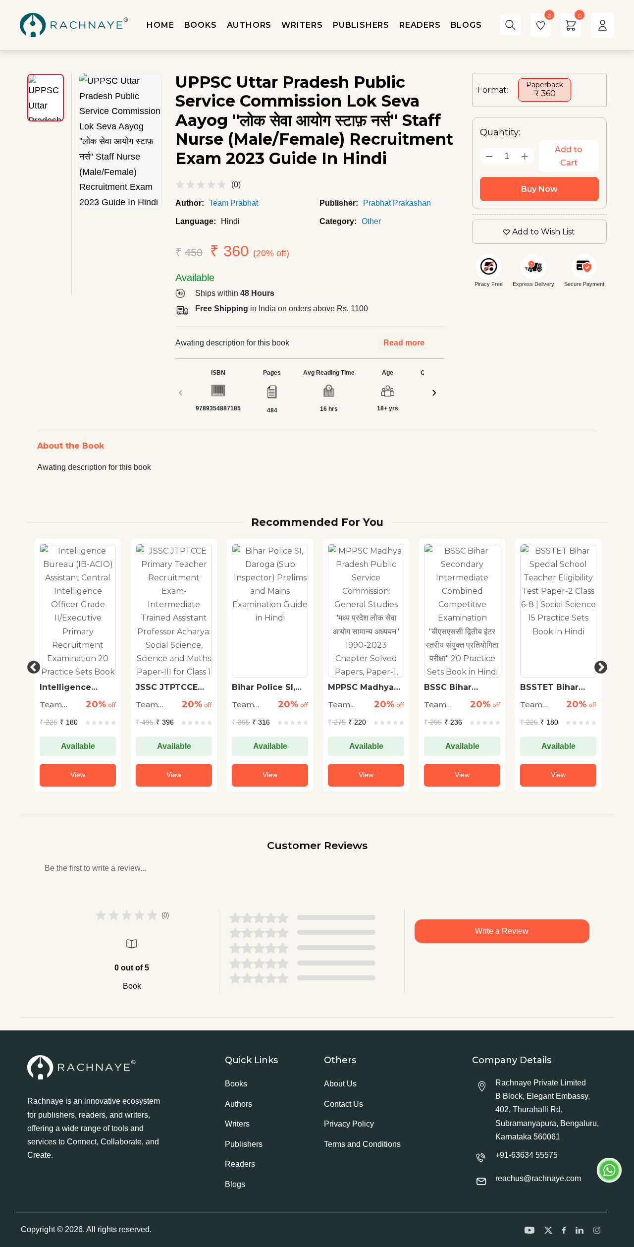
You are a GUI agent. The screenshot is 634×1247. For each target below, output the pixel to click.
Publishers (244, 1144)
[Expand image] (120, 141)
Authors (238, 1104)
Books (236, 1083)
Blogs (235, 1184)
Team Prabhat (233, 203)
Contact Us (343, 1104)
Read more (403, 343)
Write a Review (501, 931)
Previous (31, 665)
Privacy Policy (349, 1124)
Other (371, 221)
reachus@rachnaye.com (538, 1178)
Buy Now (539, 189)
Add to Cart (568, 156)
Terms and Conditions (362, 1144)
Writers (237, 1124)
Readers (240, 1164)
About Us (340, 1083)
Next (598, 665)
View (77, 775)
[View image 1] (45, 97)
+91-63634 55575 (526, 1155)
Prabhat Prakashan (397, 203)
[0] (540, 25)
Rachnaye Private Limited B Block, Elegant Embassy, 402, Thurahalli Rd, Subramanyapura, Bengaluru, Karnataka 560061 (547, 1109)
